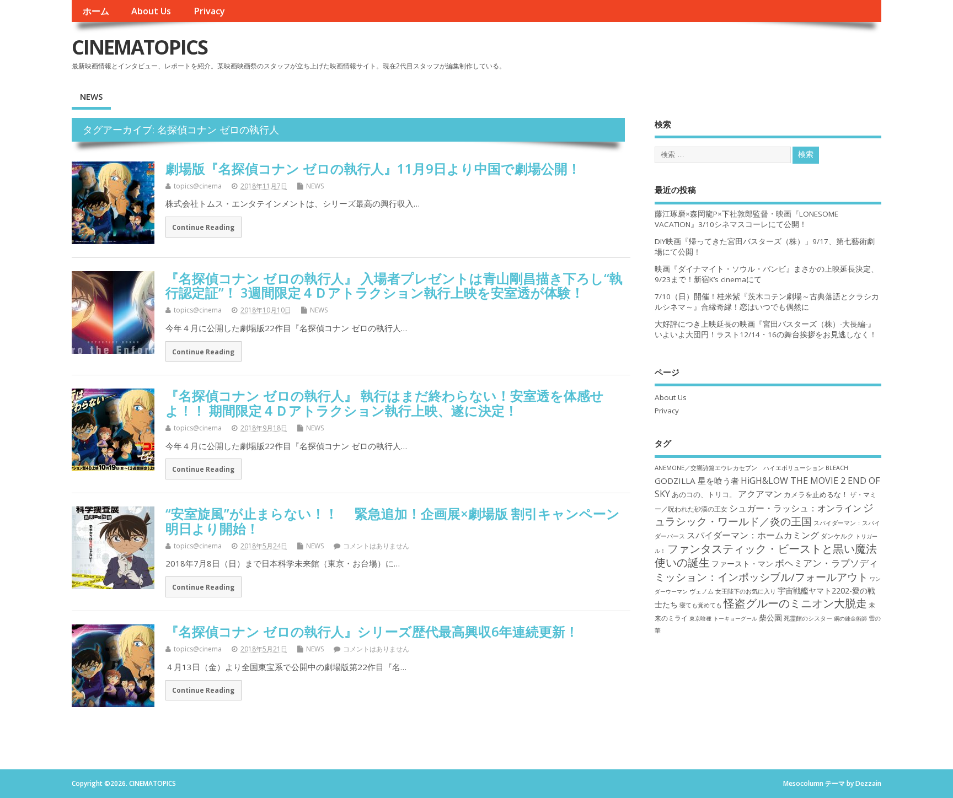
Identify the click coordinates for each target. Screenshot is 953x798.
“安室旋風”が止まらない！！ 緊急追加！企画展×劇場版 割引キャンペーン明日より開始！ (392, 520)
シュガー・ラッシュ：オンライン (795, 508)
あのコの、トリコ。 (704, 494)
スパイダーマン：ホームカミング (753, 535)
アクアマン (760, 494)
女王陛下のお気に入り (745, 591)
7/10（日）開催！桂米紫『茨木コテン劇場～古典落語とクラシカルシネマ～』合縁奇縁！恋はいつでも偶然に (767, 302)
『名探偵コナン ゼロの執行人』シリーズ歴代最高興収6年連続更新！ (372, 631)
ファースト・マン (742, 564)
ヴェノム (701, 591)
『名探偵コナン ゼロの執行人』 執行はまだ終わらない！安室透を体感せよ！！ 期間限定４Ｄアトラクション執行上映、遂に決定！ (384, 402)
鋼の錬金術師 (850, 618)
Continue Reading (203, 227)
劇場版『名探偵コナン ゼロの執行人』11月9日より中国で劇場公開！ (373, 168)
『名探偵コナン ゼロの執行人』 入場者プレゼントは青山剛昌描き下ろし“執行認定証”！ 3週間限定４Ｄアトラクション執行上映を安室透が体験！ (394, 285)
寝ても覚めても (700, 605)
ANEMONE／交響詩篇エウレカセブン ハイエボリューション (739, 467)
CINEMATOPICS (139, 47)
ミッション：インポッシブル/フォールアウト (761, 577)
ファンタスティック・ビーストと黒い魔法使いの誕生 (766, 555)
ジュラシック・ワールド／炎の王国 (764, 514)
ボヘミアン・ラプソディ (826, 563)
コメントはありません (376, 546)
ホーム (96, 11)
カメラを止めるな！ (816, 494)
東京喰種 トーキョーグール (723, 618)
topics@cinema (198, 186)
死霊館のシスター (808, 618)
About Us (151, 11)
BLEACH (837, 468)
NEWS (91, 96)
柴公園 (770, 617)
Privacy (209, 11)
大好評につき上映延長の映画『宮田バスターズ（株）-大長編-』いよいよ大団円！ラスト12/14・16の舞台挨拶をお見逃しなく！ (766, 329)
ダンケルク (837, 535)
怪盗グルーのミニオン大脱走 (795, 603)
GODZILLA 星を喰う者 (697, 480)
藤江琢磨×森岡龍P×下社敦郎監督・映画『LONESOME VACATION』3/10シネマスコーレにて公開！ (746, 219)
